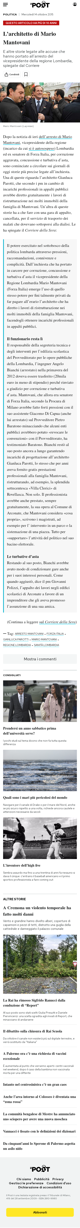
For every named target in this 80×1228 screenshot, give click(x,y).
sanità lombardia (46, 645)
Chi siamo (24, 1179)
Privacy (58, 1179)
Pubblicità (41, 1179)
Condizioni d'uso (59, 1183)
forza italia (55, 633)
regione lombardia (17, 645)
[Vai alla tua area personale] (75, 4)
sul (57, 621)
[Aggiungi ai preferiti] (26, 74)
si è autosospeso (41, 148)
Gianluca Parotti (16, 639)
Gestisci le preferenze (26, 1183)
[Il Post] (40, 4)
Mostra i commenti (40, 659)
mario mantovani (44, 639)
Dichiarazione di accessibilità (40, 1187)
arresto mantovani (29, 633)
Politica (10, 14)
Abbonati (40, 1212)
